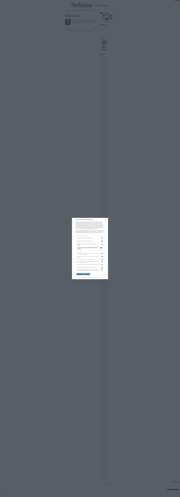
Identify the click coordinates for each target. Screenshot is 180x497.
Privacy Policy (95, 277)
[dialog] (90, 248)
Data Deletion (85, 277)
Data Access (90, 277)
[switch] (101, 237)
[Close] (106, 220)
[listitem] (90, 235)
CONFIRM (83, 274)
